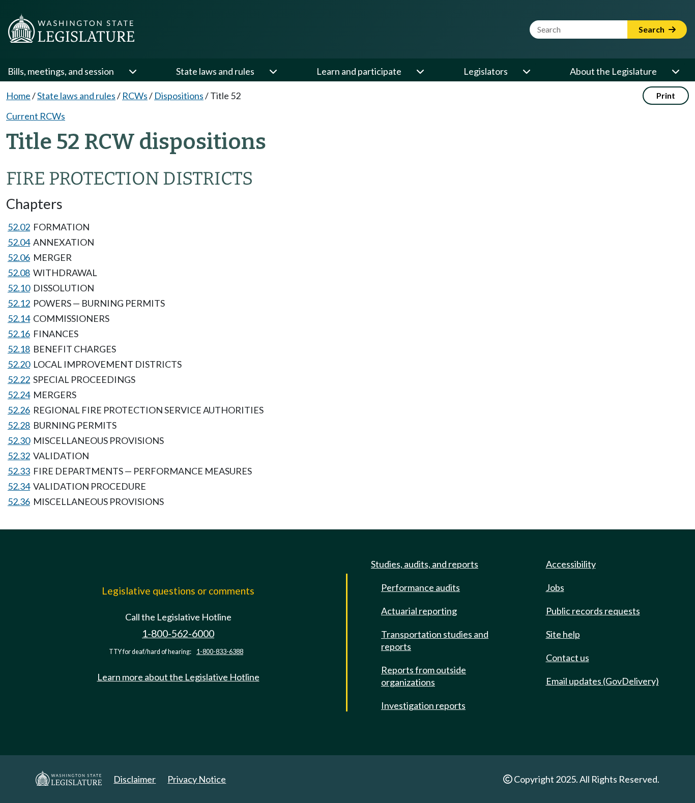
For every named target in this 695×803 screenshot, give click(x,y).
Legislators (486, 71)
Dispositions (179, 95)
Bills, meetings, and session (61, 71)
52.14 (19, 318)
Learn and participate (358, 71)
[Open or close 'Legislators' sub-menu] (526, 71)
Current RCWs (35, 116)
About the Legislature (613, 71)
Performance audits (420, 587)
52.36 (19, 501)
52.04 (19, 242)
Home (18, 95)
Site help (563, 634)
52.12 (19, 303)
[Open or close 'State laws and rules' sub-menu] (272, 71)
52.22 (19, 379)
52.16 (19, 333)
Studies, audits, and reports (424, 564)
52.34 (19, 486)
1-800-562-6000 (178, 633)
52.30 (19, 440)
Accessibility (571, 564)
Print (665, 95)
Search (652, 29)
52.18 (19, 348)
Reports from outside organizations (423, 676)
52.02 (19, 226)
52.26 (19, 409)
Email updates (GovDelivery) (602, 681)
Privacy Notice (196, 779)
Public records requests (593, 610)
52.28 (19, 425)
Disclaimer (134, 779)
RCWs (135, 95)
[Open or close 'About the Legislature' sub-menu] (675, 71)
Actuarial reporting (419, 610)
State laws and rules (215, 71)
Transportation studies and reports (434, 640)
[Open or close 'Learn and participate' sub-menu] (419, 71)
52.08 (19, 272)
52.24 (19, 394)
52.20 (19, 364)
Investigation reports (423, 705)
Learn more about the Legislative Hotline (178, 676)
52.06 (19, 257)
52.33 (19, 471)
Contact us (567, 657)
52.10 (19, 287)
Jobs (555, 587)
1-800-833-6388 (219, 652)
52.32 (19, 455)
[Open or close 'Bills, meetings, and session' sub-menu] (132, 71)
